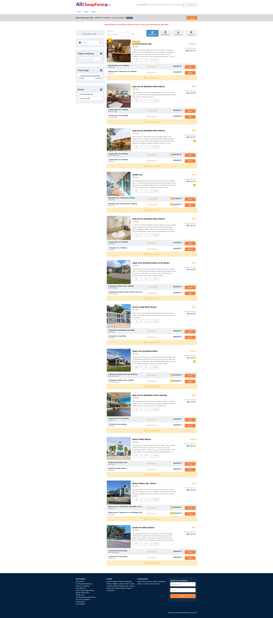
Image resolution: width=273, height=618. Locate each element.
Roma (150, 581)
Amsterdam (162, 581)
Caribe (155, 581)
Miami (140, 584)
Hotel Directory (81, 588)
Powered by (190, 612)
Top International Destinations (86, 597)
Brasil (145, 581)
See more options (153, 78)
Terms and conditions (83, 599)
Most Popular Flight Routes (85, 590)
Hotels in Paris (124, 584)
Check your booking (82, 586)
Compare (155, 60)
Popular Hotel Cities (82, 593)
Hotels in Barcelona (125, 581)
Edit (192, 18)
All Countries (80, 581)
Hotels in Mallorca (113, 584)
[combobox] (90, 59)
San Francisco (155, 584)
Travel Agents (80, 604)
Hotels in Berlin (120, 588)
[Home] (94, 4)
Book (190, 67)
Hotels (86, 12)
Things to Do (80, 595)
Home (79, 12)
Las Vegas (146, 584)
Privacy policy (80, 602)
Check (183, 596)
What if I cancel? (152, 66)
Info (146, 60)
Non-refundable (152, 110)
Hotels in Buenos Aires (120, 586)
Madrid (140, 581)
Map (136, 60)
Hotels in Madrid (112, 581)
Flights (93, 12)
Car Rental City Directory (84, 584)
